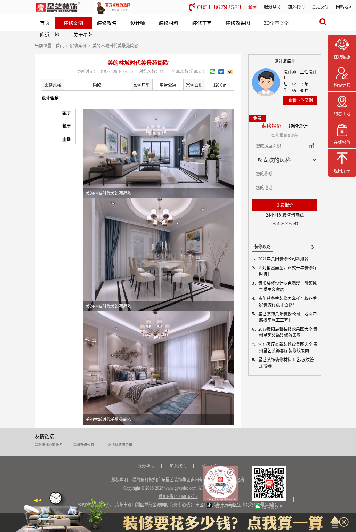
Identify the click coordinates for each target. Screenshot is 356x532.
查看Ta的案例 (300, 100)
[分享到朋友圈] (212, 71)
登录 (252, 7)
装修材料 (168, 23)
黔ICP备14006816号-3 (178, 496)
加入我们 (296, 7)
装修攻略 (106, 23)
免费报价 (284, 205)
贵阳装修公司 (83, 445)
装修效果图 (238, 23)
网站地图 (344, 7)
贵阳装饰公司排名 (49, 445)
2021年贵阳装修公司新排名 (283, 259)
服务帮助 (272, 7)
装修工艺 (202, 23)
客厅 (66, 113)
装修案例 (73, 23)
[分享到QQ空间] (221, 71)
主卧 (66, 139)
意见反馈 (320, 7)
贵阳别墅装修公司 (118, 445)
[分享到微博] (230, 71)
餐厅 (66, 126)
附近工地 (49, 35)
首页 (45, 23)
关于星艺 (83, 35)
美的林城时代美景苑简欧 (115, 45)
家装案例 (78, 45)
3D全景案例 (276, 23)
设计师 (137, 23)
